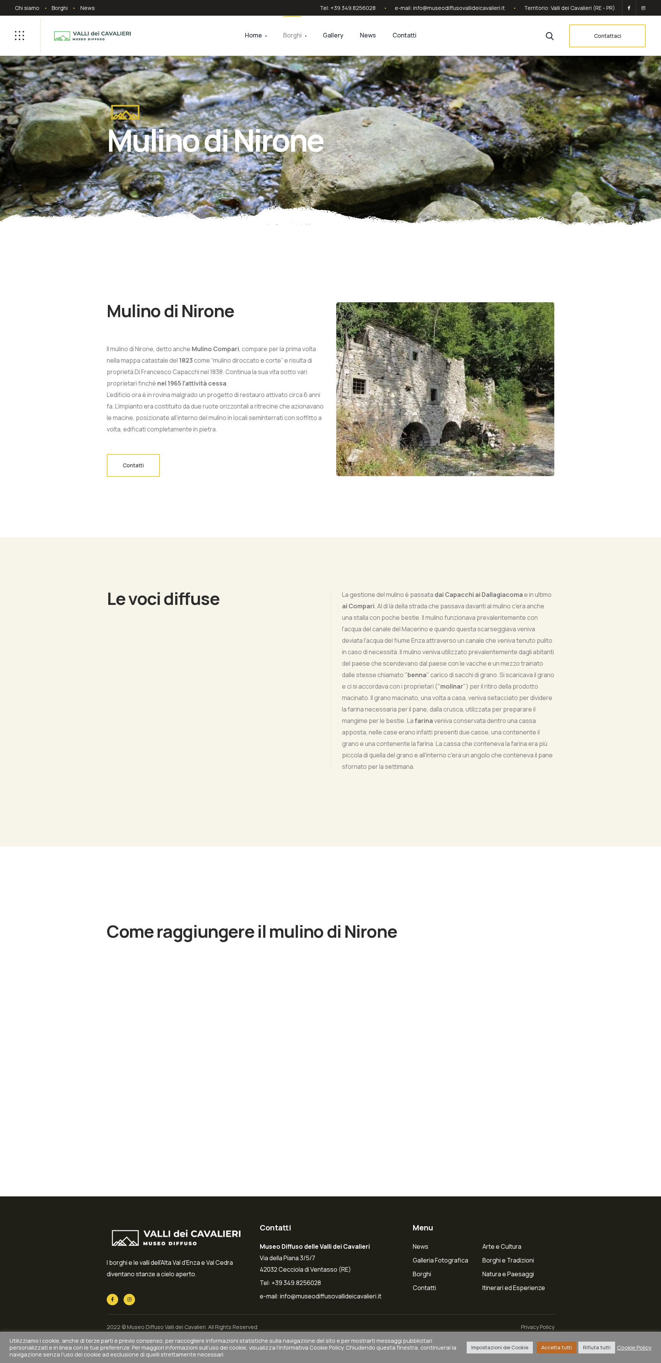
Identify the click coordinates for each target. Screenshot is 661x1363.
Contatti (404, 35)
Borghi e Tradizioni (508, 1260)
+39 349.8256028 (353, 7)
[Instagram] (642, 8)
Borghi (60, 7)
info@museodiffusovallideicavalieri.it (459, 7)
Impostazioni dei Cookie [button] (499, 1347)
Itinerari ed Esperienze (513, 1288)
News (87, 7)
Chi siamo (27, 7)
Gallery (333, 35)
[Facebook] (629, 8)
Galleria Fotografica (440, 1260)
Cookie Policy (634, 1347)
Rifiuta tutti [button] (597, 1347)
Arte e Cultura (501, 1246)
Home (253, 35)
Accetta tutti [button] (556, 1347)
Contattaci (607, 35)
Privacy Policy (537, 1327)
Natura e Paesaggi (508, 1274)
